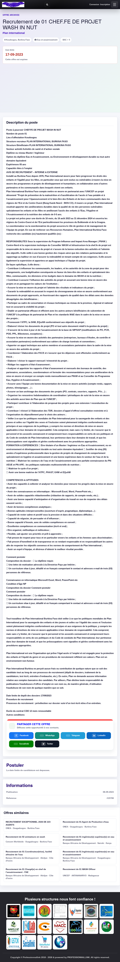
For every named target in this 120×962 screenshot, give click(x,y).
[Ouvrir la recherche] (47, 4)
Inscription (105, 4)
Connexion (94, 4)
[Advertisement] (60, 85)
